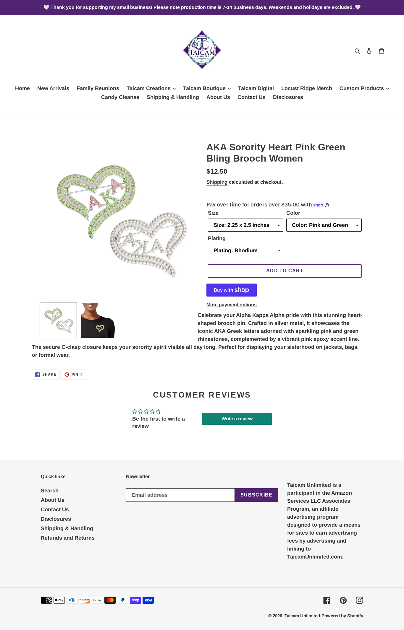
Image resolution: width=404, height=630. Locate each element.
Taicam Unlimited (302, 615)
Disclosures (56, 519)
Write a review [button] (237, 418)
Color (293, 213)
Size (213, 213)
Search (50, 491)
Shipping (216, 182)
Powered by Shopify (342, 615)
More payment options (231, 304)
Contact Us (55, 509)
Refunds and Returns (68, 538)
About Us (52, 500)
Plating (217, 238)
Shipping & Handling (67, 528)
